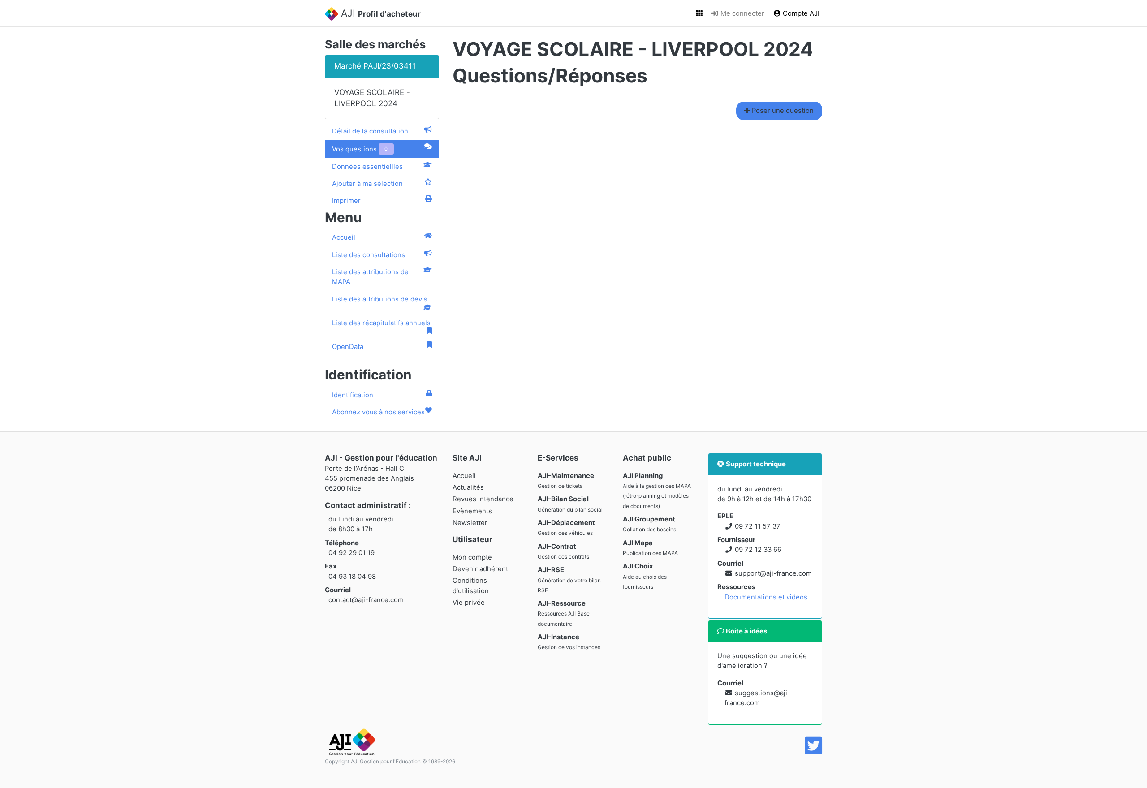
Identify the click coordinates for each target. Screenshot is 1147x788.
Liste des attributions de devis (379, 299)
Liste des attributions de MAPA (370, 277)
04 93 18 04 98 (352, 577)
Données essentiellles (367, 167)
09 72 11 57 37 (757, 526)
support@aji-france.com (773, 573)
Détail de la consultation (370, 131)
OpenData (347, 347)
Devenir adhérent (480, 569)
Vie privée (469, 603)
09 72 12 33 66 (758, 550)
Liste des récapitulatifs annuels (381, 323)
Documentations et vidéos (765, 597)
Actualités (468, 487)
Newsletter (470, 523)
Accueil (343, 237)
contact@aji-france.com (366, 600)
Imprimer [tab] (346, 201)
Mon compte (472, 557)
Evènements (472, 511)
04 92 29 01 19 (351, 553)
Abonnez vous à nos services (378, 412)
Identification (352, 395)
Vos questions (360, 149)
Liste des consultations (368, 255)
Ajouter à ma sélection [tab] (367, 184)
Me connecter (741, 13)
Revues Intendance (483, 499)
